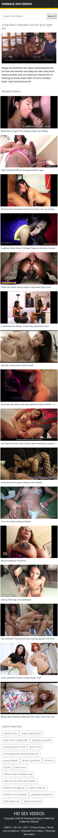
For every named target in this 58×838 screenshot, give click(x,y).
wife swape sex (12, 801)
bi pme (7, 767)
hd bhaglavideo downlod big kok (21, 753)
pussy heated (11, 760)
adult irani (20, 767)
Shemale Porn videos (32, 830)
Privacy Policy (37, 827)
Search (51, 16)
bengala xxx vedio (41, 740)
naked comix (10, 733)
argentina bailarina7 (42, 794)
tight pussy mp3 (32, 801)
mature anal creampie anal (18, 774)
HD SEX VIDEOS (29, 813)
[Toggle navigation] (52, 4)
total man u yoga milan (16, 740)
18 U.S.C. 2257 (20, 827)
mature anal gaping (14, 787)
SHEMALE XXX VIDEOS (17, 4)
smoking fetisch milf (14, 746)
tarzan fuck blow (31, 760)
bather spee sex (37, 787)
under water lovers (31, 733)
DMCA (7, 827)
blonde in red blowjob (15, 794)
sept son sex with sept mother (20, 780)
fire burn (48, 760)
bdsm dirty (35, 746)
